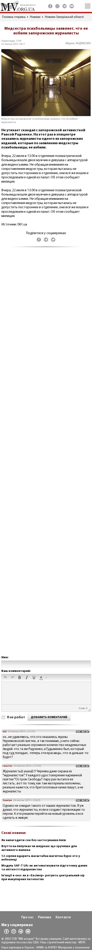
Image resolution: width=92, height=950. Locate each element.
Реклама (44, 917)
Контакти (63, 917)
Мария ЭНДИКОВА (78, 43)
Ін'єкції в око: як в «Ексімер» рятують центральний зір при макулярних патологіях (43, 877)
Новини (35, 17)
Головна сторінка (13, 17)
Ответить (82, 731)
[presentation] (5, 678)
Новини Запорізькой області (64, 17)
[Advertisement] (46, 456)
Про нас (27, 917)
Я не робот (16, 717)
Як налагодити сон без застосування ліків (33, 840)
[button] (5, 678)
